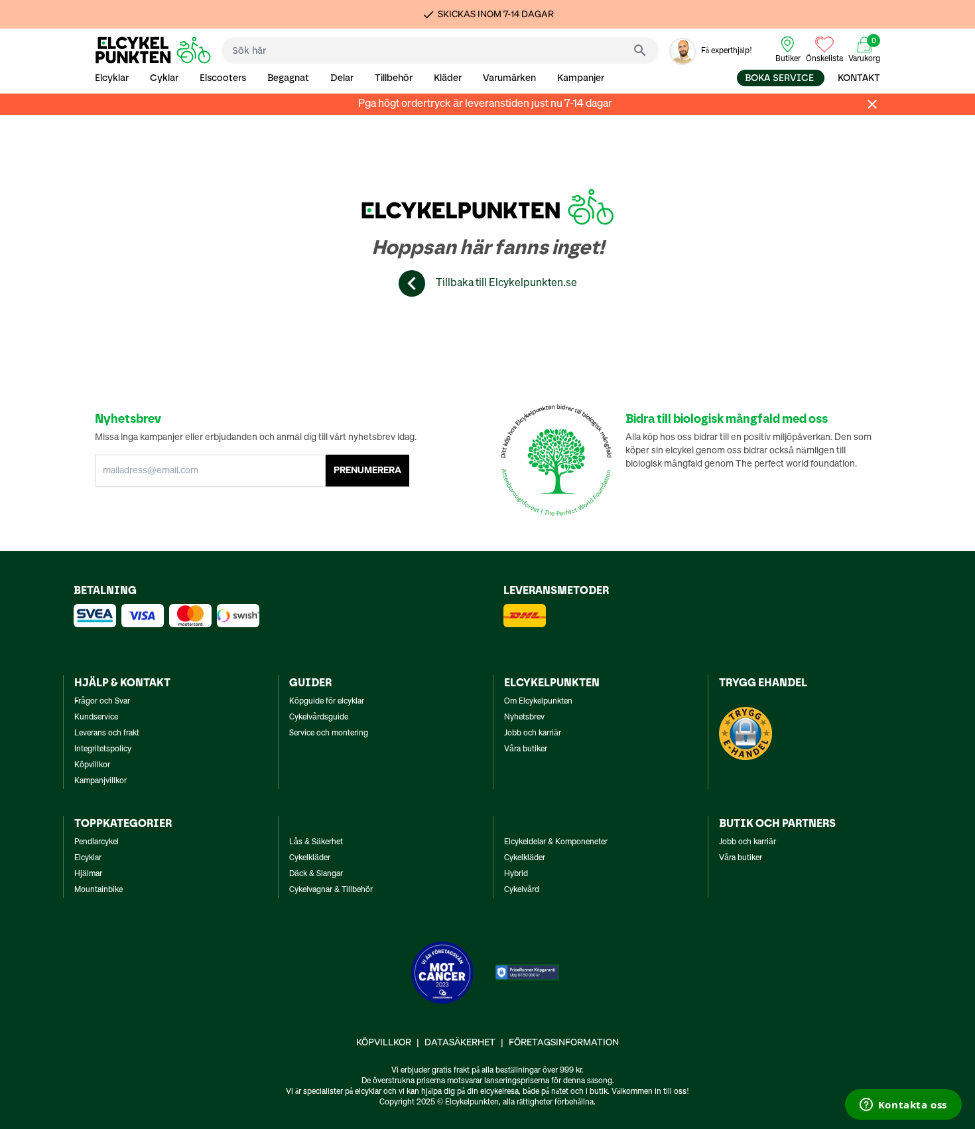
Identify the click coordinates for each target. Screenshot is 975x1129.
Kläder (448, 78)
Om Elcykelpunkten (538, 702)
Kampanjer (580, 78)
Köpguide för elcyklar (326, 702)
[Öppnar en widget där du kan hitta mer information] (903, 1105)
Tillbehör (394, 78)
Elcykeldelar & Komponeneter (556, 842)
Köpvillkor (92, 765)
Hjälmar (88, 874)
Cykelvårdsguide (318, 717)
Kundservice (96, 717)
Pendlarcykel (96, 842)
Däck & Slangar (316, 874)
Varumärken (509, 78)
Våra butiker (525, 749)
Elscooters (223, 78)
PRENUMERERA (367, 470)
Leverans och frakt (106, 733)
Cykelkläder (309, 858)
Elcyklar (112, 78)
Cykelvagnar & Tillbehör (331, 890)
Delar (342, 78)
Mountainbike (98, 890)
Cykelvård (521, 890)
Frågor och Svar (102, 702)
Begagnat (288, 78)
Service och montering (328, 733)
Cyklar (164, 78)
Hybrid (516, 874)
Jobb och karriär (532, 733)
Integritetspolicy (102, 749)
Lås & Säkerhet (316, 842)
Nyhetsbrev (524, 717)
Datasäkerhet (459, 1042)
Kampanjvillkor (100, 781)
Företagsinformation (564, 1042)
